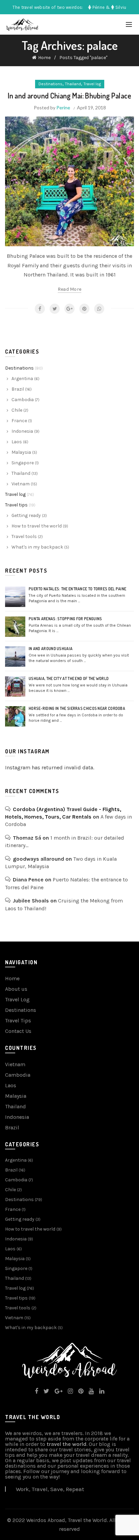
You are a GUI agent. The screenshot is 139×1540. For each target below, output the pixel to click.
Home (44, 57)
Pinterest (84, 309)
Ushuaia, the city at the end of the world (69, 678)
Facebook (40, 309)
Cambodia (22, 399)
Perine (63, 107)
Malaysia (21, 452)
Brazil (17, 389)
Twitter (55, 309)
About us (16, 989)
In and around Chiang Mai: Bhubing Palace (70, 95)
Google (69, 309)
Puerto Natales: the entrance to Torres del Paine (77, 588)
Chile (16, 410)
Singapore (22, 463)
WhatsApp (99, 309)
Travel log (92, 84)
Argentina (22, 378)
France (19, 421)
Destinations (50, 84)
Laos (16, 442)
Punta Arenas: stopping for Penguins (65, 618)
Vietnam (20, 484)
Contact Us (18, 1031)
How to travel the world (36, 526)
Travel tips (16, 505)
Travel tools (24, 536)
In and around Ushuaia (51, 648)
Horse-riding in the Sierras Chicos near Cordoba (77, 708)
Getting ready (26, 515)
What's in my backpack (37, 547)
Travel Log (17, 999)
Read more (70, 289)
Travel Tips (18, 1020)
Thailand (73, 84)
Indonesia (22, 431)
